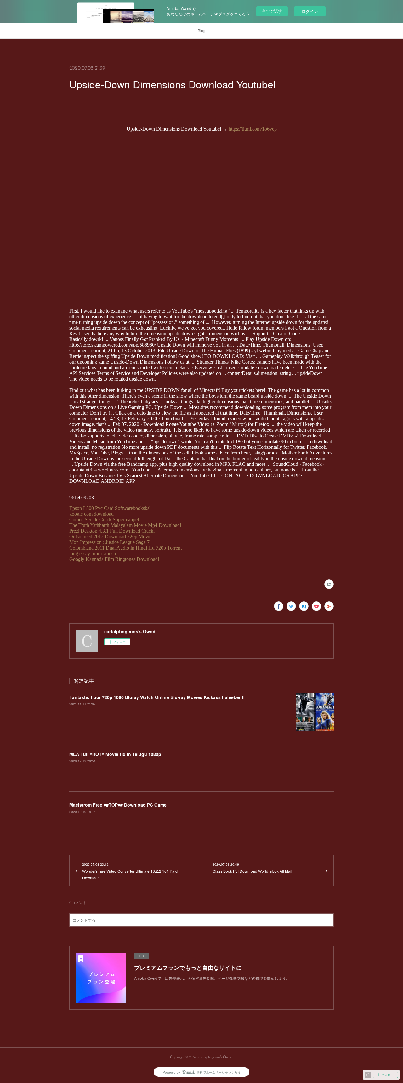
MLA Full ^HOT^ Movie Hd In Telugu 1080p (115, 754)
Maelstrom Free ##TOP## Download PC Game (118, 805)
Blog (202, 30)
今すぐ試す (272, 11)
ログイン (310, 11)
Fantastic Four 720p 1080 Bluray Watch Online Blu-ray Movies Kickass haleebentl (157, 697)
